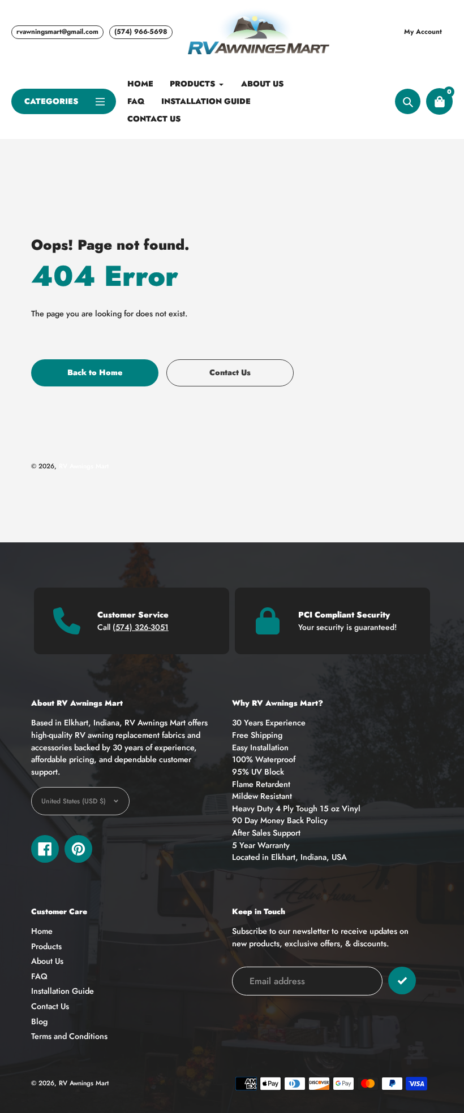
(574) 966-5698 (140, 32)
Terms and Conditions (69, 1036)
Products (46, 946)
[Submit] (402, 980)
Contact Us (50, 1006)
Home (42, 931)
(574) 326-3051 (141, 627)
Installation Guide (62, 991)
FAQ (39, 976)
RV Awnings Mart (84, 466)
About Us (47, 961)
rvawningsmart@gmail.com (57, 32)
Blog (39, 1021)
